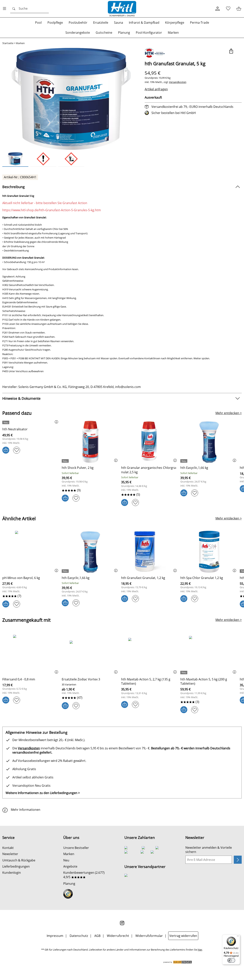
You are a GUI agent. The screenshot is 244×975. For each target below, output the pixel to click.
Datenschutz (79, 936)
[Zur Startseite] (122, 8)
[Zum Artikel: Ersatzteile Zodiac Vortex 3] (90, 653)
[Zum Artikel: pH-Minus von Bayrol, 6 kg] (31, 552)
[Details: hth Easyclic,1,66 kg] (184, 461)
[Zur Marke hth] (155, 53)
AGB (97, 936)
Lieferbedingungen (16, 866)
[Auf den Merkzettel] (16, 450)
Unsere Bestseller (76, 848)
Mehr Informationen (25, 809)
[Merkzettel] (228, 8)
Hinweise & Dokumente (21, 398)
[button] (231, 51)
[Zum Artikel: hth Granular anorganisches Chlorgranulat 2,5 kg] (150, 442)
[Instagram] (122, 923)
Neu (66, 860)
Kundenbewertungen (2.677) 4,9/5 (84, 874)
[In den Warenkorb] (5, 450)
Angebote (70, 866)
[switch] (231, 960)
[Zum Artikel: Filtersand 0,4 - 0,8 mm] (31, 653)
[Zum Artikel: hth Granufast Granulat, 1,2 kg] (150, 552)
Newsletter (10, 854)
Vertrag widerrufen (183, 936)
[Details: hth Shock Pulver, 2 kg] (66, 461)
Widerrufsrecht (118, 936)
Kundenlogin (11, 872)
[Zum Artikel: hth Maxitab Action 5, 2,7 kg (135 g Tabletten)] (150, 653)
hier (200, 949)
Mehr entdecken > (228, 413)
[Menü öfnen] (5, 8)
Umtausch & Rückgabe (18, 860)
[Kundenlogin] (217, 8)
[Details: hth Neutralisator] (6, 422)
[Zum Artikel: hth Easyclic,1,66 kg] (209, 442)
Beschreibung (13, 186)
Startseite (7, 43)
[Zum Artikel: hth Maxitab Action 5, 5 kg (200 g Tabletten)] (209, 653)
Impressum (55, 936)
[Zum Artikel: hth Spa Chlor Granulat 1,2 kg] (209, 552)
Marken (20, 43)
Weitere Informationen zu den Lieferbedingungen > (43, 793)
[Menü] (238, 937)
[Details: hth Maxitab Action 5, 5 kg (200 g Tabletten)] (184, 672)
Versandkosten (177, 82)
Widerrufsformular (149, 936)
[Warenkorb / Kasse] (238, 8)
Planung (69, 883)
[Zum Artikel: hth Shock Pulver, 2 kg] (90, 442)
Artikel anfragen (156, 89)
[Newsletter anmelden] (238, 860)
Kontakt (8, 848)
